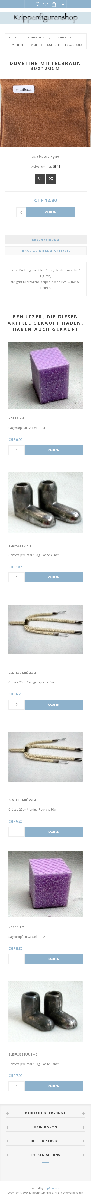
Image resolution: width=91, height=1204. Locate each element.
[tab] (46, 239)
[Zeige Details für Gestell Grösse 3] (45, 630)
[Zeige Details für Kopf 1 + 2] (45, 884)
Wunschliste (45, 4)
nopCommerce (53, 1188)
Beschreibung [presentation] (45, 240)
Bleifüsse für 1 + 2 (22, 1054)
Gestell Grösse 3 (22, 673)
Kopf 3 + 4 (16, 418)
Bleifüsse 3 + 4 (19, 546)
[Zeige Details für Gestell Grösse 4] (45, 757)
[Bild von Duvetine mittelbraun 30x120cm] (45, 146)
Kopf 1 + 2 (16, 927)
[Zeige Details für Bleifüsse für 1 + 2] (45, 1011)
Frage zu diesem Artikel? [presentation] (45, 251)
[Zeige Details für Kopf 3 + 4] (45, 375)
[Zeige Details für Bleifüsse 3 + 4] (45, 502)
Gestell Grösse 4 (22, 800)
